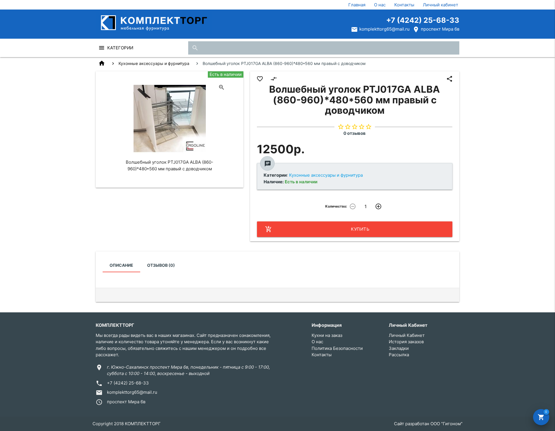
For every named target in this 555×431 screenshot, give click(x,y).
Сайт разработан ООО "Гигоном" (428, 423)
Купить (317, 229)
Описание (121, 265)
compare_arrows (273, 78)
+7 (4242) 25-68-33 (422, 20)
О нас (380, 5)
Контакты (404, 5)
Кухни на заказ (327, 335)
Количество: (336, 206)
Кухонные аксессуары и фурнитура (154, 63)
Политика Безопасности (337, 348)
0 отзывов (354, 133)
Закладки (399, 348)
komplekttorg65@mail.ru (384, 29)
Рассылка (399, 354)
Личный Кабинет (407, 335)
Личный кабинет (440, 5)
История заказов (406, 341)
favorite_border (259, 78)
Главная (356, 5)
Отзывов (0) (161, 265)
